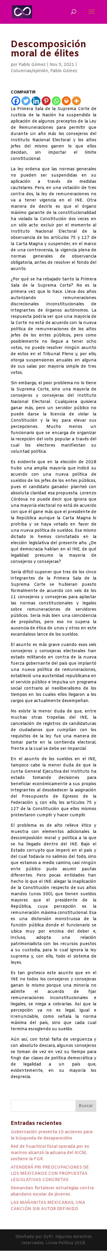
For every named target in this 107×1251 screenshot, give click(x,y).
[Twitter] (25, 100)
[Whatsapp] (56, 100)
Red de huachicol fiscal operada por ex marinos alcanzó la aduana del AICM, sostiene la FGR (50, 1153)
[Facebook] (15, 100)
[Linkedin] (36, 100)
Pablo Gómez (32, 65)
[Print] (66, 100)
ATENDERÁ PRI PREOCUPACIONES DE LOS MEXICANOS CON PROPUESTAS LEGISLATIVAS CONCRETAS (50, 1174)
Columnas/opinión (29, 71)
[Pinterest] (46, 100)
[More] (76, 100)
